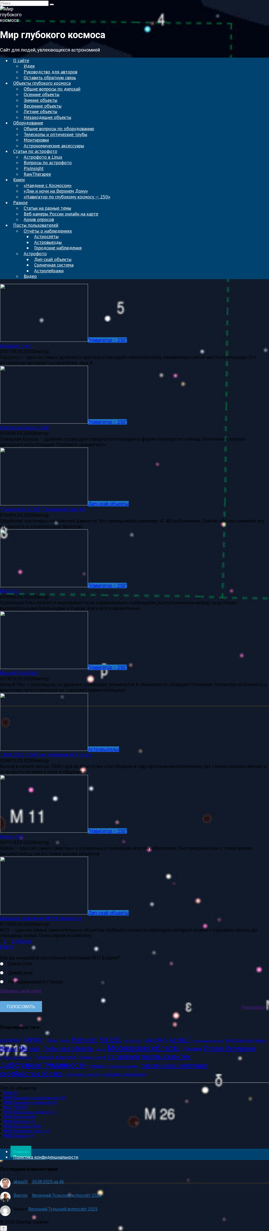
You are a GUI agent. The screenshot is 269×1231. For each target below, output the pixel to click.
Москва (100, 1049)
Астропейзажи (49, 271)
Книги (19, 180)
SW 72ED (110, 1040)
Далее (25, 941)
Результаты (253, 1007)
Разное (20, 202)
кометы (97, 1066)
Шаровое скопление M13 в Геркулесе (41, 918)
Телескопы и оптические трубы (55, 134)
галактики (123, 1056)
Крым (8, 1048)
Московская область (144, 1048)
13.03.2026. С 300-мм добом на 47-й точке (45, 754)
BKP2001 (34, 1040)
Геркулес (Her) (16, 346)
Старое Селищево (229, 1048)
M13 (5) (10, 1093)
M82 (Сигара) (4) (18, 1135)
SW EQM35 (155, 1040)
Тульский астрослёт (55, 1057)
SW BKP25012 (133, 1041)
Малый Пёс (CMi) (18, 673)
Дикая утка (20, 963)
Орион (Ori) (12, 836)
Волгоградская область (208, 1041)
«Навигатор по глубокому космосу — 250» (67, 197)
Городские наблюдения (58, 248)
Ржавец (192, 1049)
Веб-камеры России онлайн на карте (61, 214)
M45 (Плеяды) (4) (19, 1121)
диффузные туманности (43, 1065)
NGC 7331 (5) (15, 1107)
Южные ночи (92, 1057)
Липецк (29, 1048)
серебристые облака (31, 1073)
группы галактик (165, 1056)
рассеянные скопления (174, 1065)
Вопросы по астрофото (48, 162)
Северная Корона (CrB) (25, 427)
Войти (6, 946)
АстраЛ (179, 1039)
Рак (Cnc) (10, 591)
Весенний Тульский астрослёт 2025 (66, 1195)
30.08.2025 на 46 (48, 1181)
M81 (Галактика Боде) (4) (26, 1131)
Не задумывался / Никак (35, 981)
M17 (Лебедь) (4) (19, 1116)
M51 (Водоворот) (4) (22, 1126)
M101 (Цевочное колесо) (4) (29, 1112)
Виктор (21, 1195)
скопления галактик (82, 1074)
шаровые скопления (124, 1074)
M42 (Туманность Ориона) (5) (30, 1102)
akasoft (21, 1181)
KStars (52, 1040)
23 (14, 941)
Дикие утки (20, 973)
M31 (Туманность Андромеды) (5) (34, 1098)
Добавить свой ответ (21, 990)
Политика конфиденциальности (45, 1157)
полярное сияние (122, 1066)
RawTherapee (37, 174)
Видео (30, 276)
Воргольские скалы (245, 1040)
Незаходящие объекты (47, 117)
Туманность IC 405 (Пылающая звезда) (43, 509)
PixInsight (84, 1040)
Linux (64, 1040)
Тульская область (16, 1057)
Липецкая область (68, 1048)
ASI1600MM (10, 1040)
